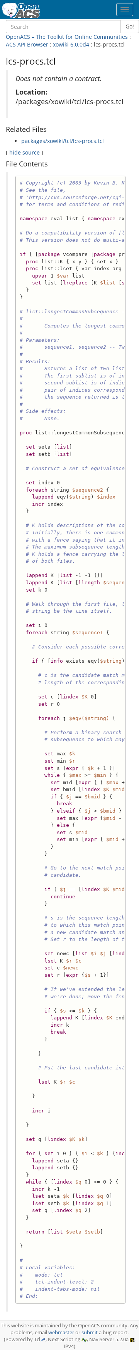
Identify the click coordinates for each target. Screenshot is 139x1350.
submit (89, 1332)
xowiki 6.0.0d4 (71, 44)
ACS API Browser (27, 44)
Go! (129, 26)
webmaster (61, 1332)
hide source (24, 152)
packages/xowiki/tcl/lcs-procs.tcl (62, 141)
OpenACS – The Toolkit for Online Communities (67, 36)
